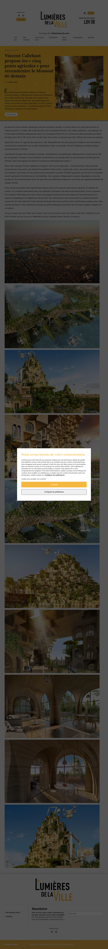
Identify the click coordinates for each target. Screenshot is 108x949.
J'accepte (54, 485)
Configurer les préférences (54, 492)
